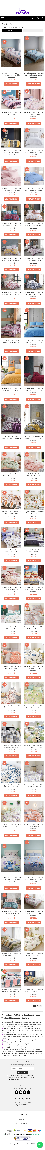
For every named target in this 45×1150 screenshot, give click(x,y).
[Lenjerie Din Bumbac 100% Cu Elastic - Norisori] (11, 772)
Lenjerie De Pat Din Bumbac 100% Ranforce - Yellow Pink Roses (11, 259)
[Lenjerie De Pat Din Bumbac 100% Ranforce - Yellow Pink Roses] (11, 247)
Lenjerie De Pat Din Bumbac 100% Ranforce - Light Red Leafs (11, 293)
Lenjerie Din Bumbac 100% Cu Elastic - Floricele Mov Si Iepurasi (11, 825)
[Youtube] (20, 1092)
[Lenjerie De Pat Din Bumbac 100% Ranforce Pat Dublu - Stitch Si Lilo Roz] (11, 858)
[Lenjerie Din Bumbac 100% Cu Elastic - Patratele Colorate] (34, 732)
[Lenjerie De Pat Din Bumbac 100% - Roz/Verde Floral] (11, 462)
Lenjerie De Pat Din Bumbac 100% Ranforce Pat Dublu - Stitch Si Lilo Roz (11, 878)
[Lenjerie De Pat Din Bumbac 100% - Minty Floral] (11, 614)
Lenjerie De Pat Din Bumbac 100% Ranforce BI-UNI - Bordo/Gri (34, 389)
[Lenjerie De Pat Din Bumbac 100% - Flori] (34, 500)
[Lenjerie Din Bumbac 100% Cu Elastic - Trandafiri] (34, 693)
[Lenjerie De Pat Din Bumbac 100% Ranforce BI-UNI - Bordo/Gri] (34, 371)
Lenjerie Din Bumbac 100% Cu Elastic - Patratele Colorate (33, 746)
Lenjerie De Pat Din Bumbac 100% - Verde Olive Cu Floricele (34, 955)
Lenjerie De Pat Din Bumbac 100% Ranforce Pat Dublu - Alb (34, 151)
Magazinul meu (22, 1115)
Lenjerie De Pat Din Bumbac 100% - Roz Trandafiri (34, 475)
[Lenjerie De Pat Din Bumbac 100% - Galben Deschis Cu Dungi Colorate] (34, 978)
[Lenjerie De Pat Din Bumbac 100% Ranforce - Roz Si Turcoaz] (11, 901)
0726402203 (24, 1105)
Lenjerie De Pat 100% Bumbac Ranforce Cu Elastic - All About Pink (11, 341)
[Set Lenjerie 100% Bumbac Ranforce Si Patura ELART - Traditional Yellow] (34, 419)
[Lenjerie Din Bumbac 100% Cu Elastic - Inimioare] (11, 693)
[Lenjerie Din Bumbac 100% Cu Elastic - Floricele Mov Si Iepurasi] (11, 811)
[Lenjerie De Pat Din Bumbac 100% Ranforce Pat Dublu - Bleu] (34, 176)
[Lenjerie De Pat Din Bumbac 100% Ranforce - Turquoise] (11, 212)
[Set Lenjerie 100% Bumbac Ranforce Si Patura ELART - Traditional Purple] (11, 419)
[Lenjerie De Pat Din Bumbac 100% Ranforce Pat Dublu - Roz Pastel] (11, 176)
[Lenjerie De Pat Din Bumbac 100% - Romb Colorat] (11, 499)
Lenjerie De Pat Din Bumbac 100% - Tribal (11, 113)
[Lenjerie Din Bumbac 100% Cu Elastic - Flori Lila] (34, 771)
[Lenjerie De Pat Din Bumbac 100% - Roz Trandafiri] (34, 462)
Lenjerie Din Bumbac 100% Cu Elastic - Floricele (33, 628)
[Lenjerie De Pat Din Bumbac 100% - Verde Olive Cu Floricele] (34, 939)
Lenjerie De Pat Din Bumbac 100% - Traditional (11, 588)
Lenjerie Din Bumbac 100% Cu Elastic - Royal (11, 667)
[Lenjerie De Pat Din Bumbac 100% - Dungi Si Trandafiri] (34, 575)
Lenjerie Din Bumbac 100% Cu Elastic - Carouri (33, 825)
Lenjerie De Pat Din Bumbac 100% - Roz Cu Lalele (34, 912)
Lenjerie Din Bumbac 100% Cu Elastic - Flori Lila (33, 786)
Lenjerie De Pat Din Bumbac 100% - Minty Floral (11, 628)
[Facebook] (16, 1092)
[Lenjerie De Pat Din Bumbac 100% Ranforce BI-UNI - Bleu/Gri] (34, 323)
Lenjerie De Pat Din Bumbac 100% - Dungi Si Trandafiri (34, 588)
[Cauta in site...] (42, 18)
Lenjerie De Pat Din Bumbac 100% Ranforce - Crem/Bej (34, 224)
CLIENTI (22, 1119)
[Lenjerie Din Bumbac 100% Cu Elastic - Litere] (34, 653)
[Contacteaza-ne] (32, 18)
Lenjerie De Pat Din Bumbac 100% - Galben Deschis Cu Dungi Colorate (34, 991)
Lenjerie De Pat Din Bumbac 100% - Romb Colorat (11, 513)
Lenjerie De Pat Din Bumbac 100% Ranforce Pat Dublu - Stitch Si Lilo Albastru (34, 878)
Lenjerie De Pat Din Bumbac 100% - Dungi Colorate (11, 151)
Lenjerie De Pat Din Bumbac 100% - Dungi (34, 551)
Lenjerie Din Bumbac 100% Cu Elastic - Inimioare (11, 707)
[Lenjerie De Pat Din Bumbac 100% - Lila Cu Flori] (11, 537)
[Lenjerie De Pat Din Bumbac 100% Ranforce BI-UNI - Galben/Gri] (11, 371)
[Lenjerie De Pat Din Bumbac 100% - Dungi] (34, 537)
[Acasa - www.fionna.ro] (22, 11)
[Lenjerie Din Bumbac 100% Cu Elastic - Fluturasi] (34, 99)
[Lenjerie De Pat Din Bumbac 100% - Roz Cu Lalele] (34, 901)
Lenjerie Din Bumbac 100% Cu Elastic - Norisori (11, 786)
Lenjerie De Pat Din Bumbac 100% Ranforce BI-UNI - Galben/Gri (11, 389)
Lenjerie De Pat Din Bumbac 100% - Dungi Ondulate (11, 955)
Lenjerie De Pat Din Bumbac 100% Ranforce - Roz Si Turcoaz (11, 912)
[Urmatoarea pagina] (40, 1006)
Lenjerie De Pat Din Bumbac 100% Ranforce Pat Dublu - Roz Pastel (11, 189)
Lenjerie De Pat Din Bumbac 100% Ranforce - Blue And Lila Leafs (34, 293)
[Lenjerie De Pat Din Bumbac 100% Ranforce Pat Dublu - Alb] (34, 138)
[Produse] (3, 18)
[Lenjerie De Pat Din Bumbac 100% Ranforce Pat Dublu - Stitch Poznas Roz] (11, 53)
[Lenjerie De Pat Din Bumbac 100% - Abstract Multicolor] (11, 978)
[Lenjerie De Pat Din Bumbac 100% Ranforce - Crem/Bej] (34, 212)
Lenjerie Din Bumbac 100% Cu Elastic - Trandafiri (33, 707)
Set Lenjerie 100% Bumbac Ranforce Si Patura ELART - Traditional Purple (11, 437)
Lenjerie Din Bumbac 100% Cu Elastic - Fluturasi (33, 113)
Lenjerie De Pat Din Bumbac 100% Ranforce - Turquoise (11, 224)
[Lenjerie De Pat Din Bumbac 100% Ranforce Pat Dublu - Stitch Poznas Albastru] (34, 53)
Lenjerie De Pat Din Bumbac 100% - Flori (34, 513)
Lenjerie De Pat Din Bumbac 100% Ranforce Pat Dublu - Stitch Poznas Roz (11, 74)
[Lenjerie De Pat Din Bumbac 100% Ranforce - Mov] (34, 247)
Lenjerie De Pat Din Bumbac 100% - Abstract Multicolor (11, 991)
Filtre (12, 31)
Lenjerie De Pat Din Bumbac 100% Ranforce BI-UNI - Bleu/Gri (34, 341)
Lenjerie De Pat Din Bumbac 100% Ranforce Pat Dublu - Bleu (34, 189)
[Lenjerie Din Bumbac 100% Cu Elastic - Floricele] (34, 614)
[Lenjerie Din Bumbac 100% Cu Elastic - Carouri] (34, 811)
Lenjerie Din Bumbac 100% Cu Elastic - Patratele (11, 746)
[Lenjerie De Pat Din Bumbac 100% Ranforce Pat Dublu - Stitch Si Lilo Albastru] (34, 857)
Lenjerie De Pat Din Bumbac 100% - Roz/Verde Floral (11, 475)
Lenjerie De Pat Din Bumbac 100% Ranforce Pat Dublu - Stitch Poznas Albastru (34, 74)
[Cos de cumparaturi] (37, 18)
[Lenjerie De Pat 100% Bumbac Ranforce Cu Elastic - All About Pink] (11, 323)
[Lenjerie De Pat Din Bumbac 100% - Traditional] (11, 575)
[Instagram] (28, 1092)
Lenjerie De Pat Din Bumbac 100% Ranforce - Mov (34, 259)
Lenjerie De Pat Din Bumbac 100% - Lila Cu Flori (11, 551)
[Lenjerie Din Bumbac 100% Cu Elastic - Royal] (11, 653)
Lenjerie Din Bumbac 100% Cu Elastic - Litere (33, 667)
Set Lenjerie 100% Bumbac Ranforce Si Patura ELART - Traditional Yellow (33, 437)
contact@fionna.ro (23, 1108)
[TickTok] (24, 1092)
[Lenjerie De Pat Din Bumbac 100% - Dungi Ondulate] (11, 939)
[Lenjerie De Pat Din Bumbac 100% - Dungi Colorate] (11, 138)
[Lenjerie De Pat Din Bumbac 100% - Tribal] (11, 99)
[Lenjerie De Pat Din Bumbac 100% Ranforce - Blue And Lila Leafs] (34, 282)
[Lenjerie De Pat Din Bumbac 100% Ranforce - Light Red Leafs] (11, 282)
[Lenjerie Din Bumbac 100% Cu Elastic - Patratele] (11, 732)
